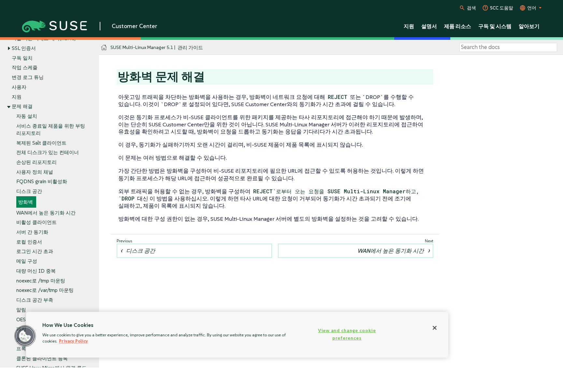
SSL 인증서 (24, 48)
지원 (17, 97)
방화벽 (25, 202)
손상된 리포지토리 (36, 162)
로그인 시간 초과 (34, 251)
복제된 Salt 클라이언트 (41, 143)
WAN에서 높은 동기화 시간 (46, 213)
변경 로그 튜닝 (28, 77)
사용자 (19, 87)
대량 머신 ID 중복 (36, 271)
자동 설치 (26, 116)
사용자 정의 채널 (34, 172)
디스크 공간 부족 (34, 300)
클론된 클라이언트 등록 (42, 358)
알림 (21, 310)
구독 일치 (22, 58)
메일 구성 (26, 261)
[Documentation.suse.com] (104, 47)
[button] (25, 336)
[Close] (434, 328)
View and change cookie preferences (347, 334)
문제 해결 (22, 106)
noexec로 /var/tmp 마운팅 (45, 290)
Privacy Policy (73, 341)
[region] (237, 335)
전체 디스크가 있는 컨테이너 (47, 152)
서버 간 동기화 (32, 232)
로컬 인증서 (29, 242)
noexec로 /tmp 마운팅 (40, 281)
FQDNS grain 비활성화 (41, 181)
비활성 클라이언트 (36, 222)
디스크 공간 (29, 191)
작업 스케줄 (24, 67)
